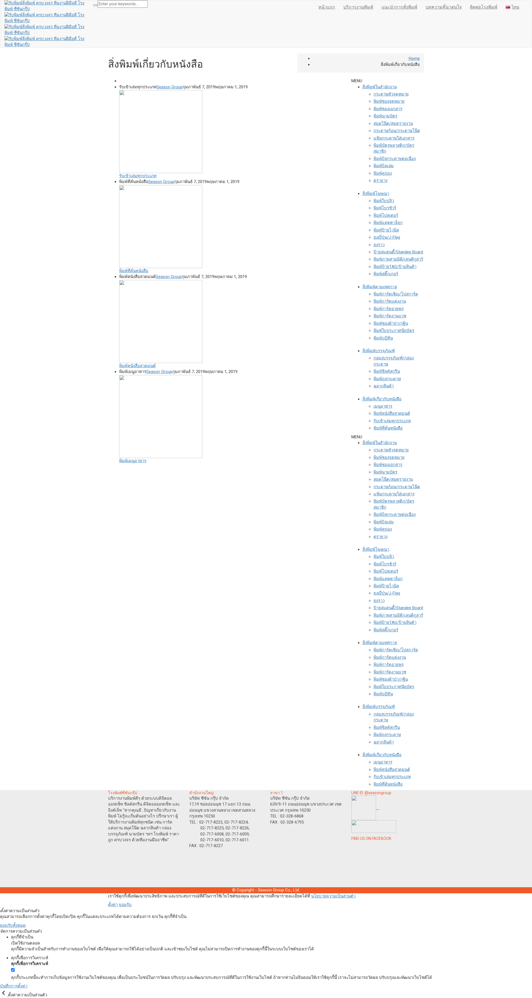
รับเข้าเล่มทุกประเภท (392, 420)
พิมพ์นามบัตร (385, 116)
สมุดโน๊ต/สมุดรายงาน (393, 123)
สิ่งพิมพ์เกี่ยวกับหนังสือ (381, 399)
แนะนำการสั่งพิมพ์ (399, 7)
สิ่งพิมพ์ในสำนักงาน (379, 86)
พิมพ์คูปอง (383, 173)
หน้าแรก (326, 7)
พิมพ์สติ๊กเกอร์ (386, 273)
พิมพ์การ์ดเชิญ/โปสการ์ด (396, 294)
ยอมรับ (125, 904)
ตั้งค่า (113, 904)
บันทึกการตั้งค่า (13, 986)
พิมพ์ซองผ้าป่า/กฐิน (391, 323)
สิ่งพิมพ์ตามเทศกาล (379, 286)
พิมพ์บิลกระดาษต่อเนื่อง (395, 158)
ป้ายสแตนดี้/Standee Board (398, 251)
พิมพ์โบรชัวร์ (385, 207)
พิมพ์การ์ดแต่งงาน (390, 301)
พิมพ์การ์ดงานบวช (390, 315)
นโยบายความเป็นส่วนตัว (333, 896)
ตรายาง (380, 180)
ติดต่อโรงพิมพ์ (483, 7)
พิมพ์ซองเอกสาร (388, 108)
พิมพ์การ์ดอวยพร (389, 308)
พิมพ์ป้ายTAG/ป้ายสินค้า (395, 266)
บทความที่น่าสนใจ (444, 7)
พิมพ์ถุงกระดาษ (387, 378)
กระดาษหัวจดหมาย (391, 94)
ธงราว (379, 244)
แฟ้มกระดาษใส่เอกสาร (394, 138)
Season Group (170, 86)
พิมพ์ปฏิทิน (383, 338)
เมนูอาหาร (383, 406)
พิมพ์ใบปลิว (384, 200)
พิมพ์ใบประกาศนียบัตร (394, 330)
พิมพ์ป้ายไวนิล (386, 230)
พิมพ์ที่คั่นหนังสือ (388, 428)
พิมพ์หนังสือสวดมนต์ (392, 413)
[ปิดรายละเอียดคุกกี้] (4, 994)
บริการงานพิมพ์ (358, 7)
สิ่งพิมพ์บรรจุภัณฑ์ (378, 350)
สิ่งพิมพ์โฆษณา (375, 193)
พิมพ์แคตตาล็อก (388, 222)
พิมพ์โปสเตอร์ (386, 215)
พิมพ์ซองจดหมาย (389, 101)
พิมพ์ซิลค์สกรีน (387, 371)
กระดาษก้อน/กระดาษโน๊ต (397, 130)
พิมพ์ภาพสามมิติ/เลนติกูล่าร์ (398, 259)
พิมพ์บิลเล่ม (384, 165)
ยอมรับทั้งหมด (13, 925)
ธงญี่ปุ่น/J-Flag (387, 237)
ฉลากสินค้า (384, 386)
